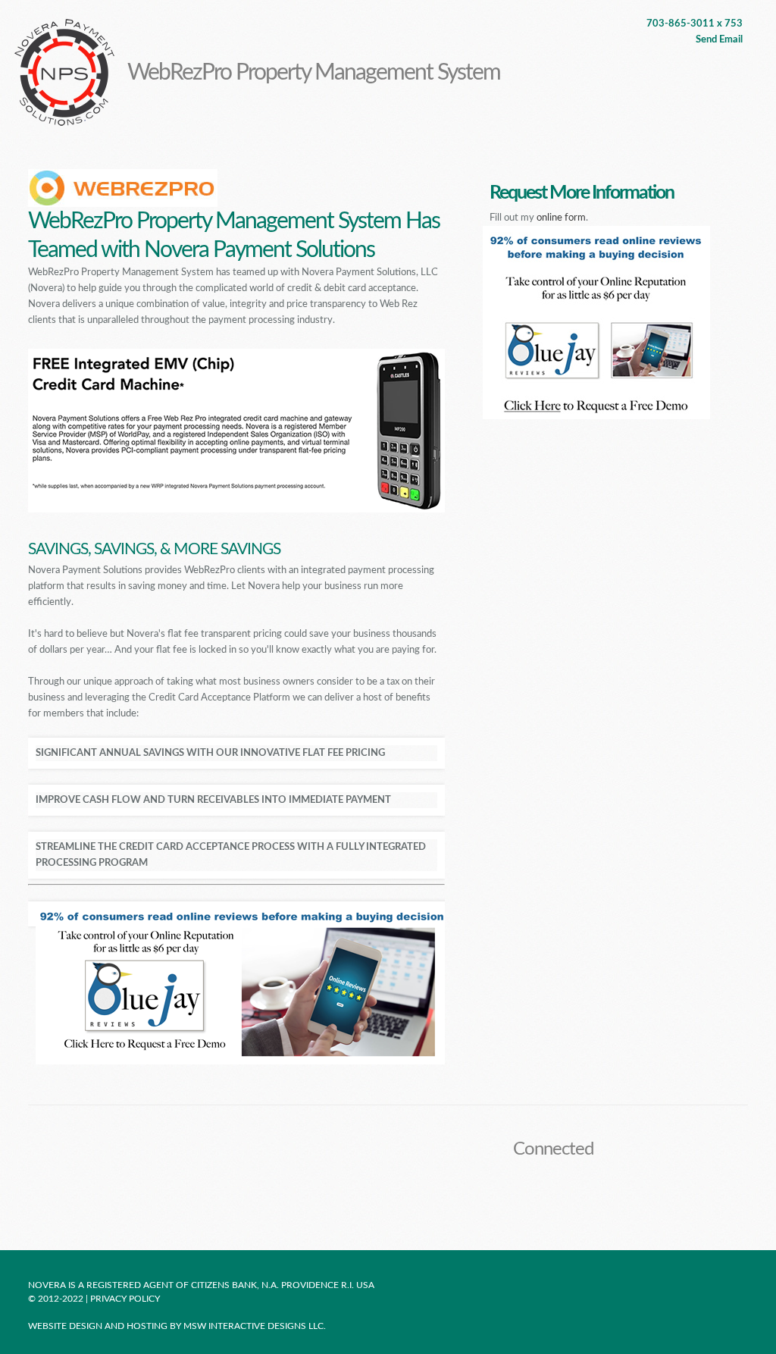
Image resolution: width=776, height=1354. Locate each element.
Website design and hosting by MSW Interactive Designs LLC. (177, 1325)
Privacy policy (126, 1298)
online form (561, 218)
